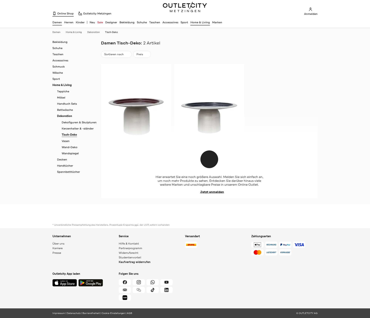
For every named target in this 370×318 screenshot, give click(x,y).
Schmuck (58, 66)
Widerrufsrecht (128, 253)
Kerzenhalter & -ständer (78, 128)
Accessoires (170, 22)
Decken (62, 159)
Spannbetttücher (68, 172)
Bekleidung (127, 22)
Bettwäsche (65, 110)
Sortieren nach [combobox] (114, 55)
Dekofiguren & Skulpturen (79, 122)
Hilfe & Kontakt (129, 243)
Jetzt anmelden (212, 192)
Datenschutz (74, 313)
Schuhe (142, 22)
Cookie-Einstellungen (113, 313)
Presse (56, 253)
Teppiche (63, 91)
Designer (111, 22)
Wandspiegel (70, 153)
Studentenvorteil (130, 257)
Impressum (58, 313)
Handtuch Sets (67, 103)
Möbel (61, 97)
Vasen (66, 141)
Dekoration (93, 32)
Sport (184, 22)
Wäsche (57, 72)
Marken (217, 22)
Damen (56, 32)
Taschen (154, 22)
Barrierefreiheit (91, 313)
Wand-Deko (69, 147)
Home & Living (200, 22)
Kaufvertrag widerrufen (135, 262)
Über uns (58, 243)
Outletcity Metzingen (185, 7)
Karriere (57, 248)
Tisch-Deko (111, 32)
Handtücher (65, 165)
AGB (129, 313)
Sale (100, 22)
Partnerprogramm (130, 248)
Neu (92, 22)
